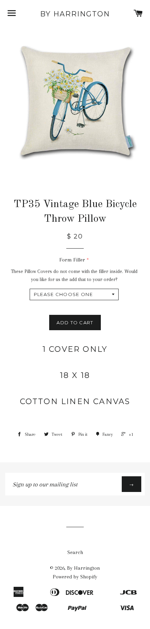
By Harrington (75, 14)
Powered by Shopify (75, 577)
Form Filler (72, 260)
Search (75, 552)
